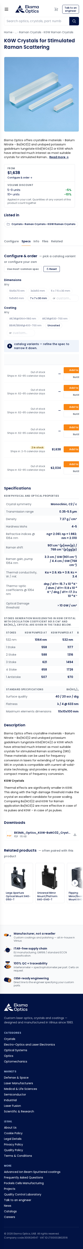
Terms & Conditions (18, 1156)
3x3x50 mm (38, 290)
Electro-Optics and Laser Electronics (29, 1045)
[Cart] (56, 9)
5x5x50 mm (16, 298)
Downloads (45, 241)
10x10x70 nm (17, 290)
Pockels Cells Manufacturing (24, 1183)
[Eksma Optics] (27, 9)
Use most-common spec (23, 269)
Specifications (26, 241)
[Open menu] (6, 9)
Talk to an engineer (17, 1200)
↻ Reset (52, 269)
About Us (10, 1128)
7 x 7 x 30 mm (38, 298)
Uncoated (54, 325)
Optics (8, 1056)
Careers (9, 1217)
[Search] (74, 21)
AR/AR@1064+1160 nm (22, 318)
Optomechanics (15, 1061)
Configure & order (11, 241)
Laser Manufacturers (18, 1083)
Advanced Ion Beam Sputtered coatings (32, 1172)
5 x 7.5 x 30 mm (60, 290)
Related (57, 241)
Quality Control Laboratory (22, 1194)
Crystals (9, 1039)
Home (8, 32)
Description (36, 241)
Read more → (59, 157)
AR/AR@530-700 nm (54, 318)
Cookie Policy (13, 1133)
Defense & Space (16, 1078)
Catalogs (10, 1211)
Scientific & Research (19, 1111)
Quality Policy (13, 1150)
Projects (9, 1189)
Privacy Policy (13, 1144)
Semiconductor (15, 1094)
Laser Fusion (12, 1106)
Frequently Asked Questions (23, 1177)
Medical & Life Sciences (20, 1089)
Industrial (10, 1100)
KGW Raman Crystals (58, 32)
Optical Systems (15, 1050)
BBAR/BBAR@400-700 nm (25, 325)
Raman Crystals (30, 32)
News (7, 1206)
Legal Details (13, 1139)
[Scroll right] (75, 883)
